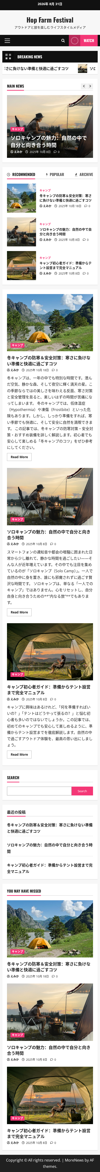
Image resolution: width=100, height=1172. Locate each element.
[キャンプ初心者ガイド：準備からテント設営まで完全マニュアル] (50, 1095)
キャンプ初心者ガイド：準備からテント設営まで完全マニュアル (21, 265)
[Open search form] (63, 40)
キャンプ (17, 129)
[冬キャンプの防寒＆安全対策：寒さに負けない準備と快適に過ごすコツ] (50, 929)
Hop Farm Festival (50, 19)
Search (13, 777)
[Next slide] (90, 86)
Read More (21, 457)
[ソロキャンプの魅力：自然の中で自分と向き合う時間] (50, 1012)
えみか (18, 152)
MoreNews (74, 1160)
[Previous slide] (84, 86)
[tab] (21, 175)
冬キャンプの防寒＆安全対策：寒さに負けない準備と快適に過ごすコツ (21, 198)
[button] (7, 40)
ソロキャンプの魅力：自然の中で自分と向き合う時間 (48, 141)
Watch (89, 40)
